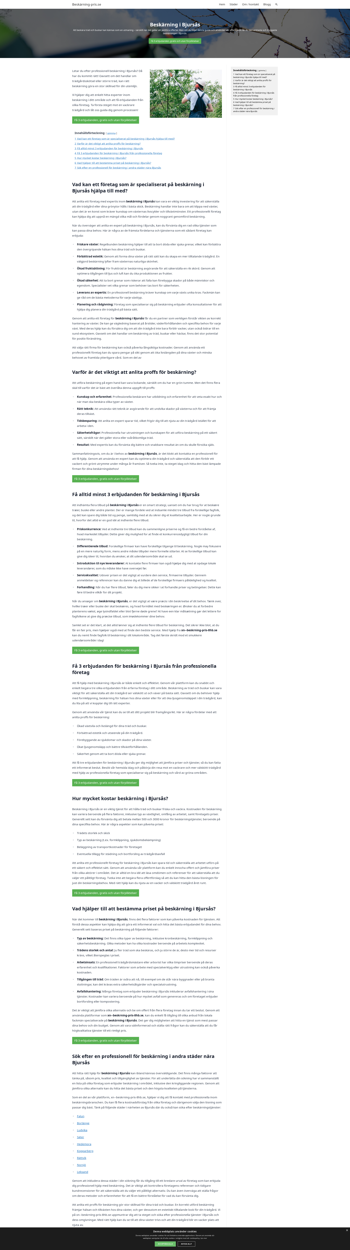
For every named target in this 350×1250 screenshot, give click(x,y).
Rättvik (81, 1158)
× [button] (347, 1230)
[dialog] (175, 1238)
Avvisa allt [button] (186, 1244)
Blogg (267, 4)
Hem (222, 4)
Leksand (82, 1172)
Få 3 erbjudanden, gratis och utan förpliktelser (175, 41)
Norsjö (81, 1165)
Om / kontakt (250, 4)
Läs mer (204, 1238)
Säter (80, 1137)
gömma (111, 133)
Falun (80, 1116)
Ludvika (82, 1130)
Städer (234, 4)
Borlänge (83, 1123)
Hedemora (84, 1144)
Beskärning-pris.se (86, 4)
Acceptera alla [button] (165, 1244)
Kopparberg (85, 1151)
